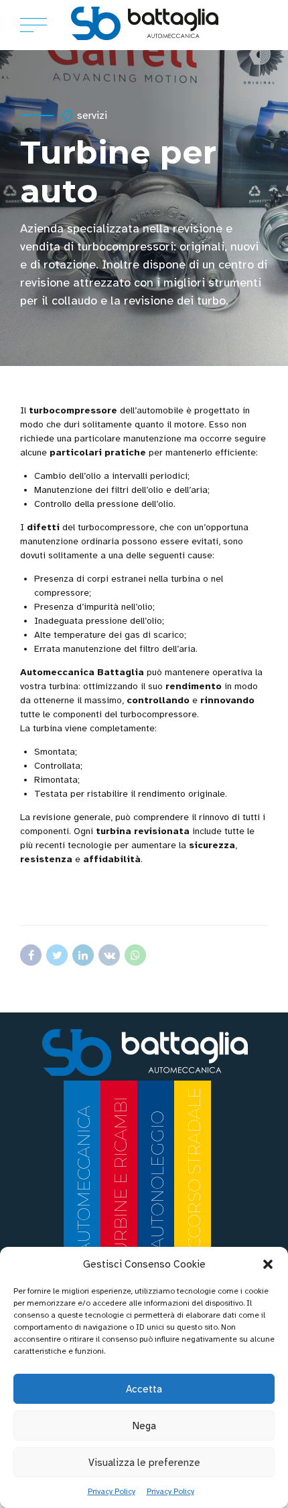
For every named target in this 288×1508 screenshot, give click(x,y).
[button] (268, 1264)
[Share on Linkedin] (83, 955)
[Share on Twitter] (57, 955)
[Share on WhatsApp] (135, 955)
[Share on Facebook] (31, 955)
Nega (144, 1426)
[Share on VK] (109, 955)
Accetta (144, 1389)
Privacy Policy (111, 1491)
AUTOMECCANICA (84, 1180)
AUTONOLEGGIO (157, 1180)
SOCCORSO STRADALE (194, 1179)
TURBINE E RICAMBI (121, 1180)
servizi (92, 115)
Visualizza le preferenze (144, 1463)
